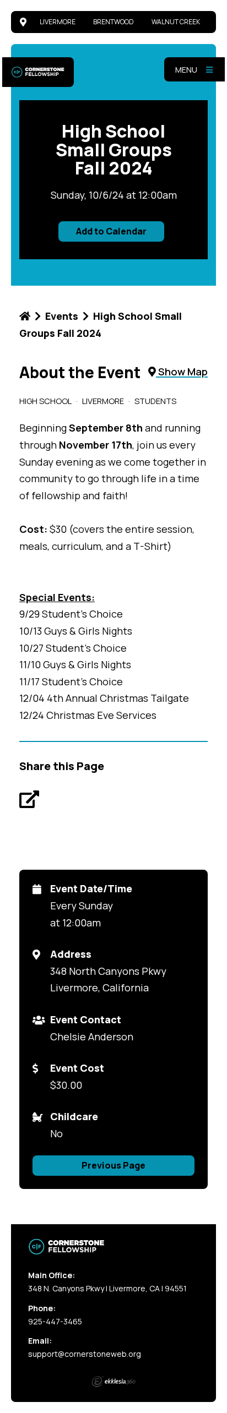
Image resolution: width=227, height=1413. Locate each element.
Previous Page (113, 1165)
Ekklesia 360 (113, 1381)
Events (61, 316)
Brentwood (113, 21)
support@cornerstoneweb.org (84, 1354)
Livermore (57, 21)
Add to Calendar (111, 231)
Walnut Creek (176, 21)
